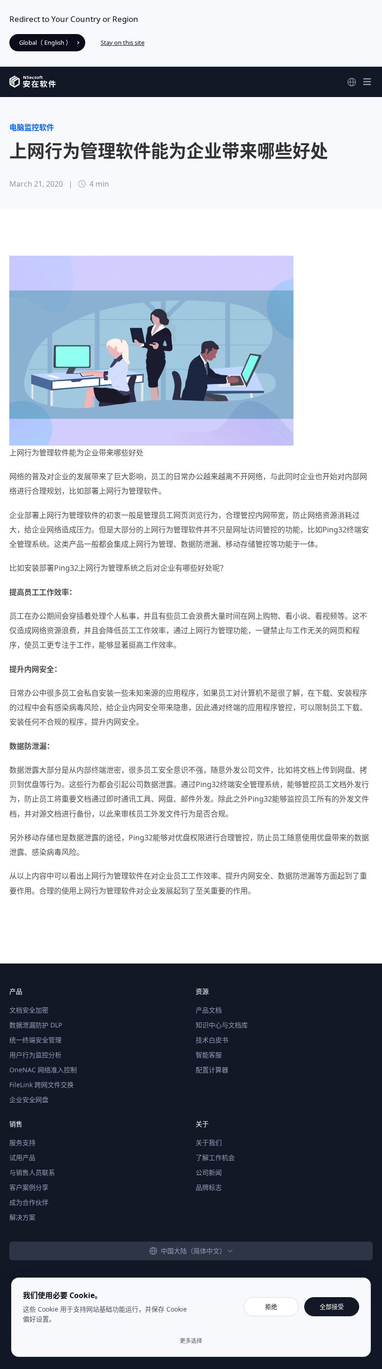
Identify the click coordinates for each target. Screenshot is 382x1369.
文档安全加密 (28, 1010)
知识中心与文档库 (222, 1024)
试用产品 (22, 1157)
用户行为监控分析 (35, 1054)
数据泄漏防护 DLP (35, 1024)
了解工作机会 (215, 1157)
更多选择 (191, 1341)
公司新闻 (209, 1172)
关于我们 (209, 1142)
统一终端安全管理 (35, 1039)
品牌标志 (209, 1187)
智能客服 (209, 1054)
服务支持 (22, 1142)
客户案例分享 (28, 1187)
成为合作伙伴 (28, 1202)
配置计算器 (212, 1069)
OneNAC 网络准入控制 (43, 1069)
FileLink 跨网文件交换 (41, 1084)
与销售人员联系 (32, 1172)
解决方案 (22, 1217)
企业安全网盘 (28, 1099)
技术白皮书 (212, 1039)
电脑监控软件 (31, 127)
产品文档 (209, 1010)
